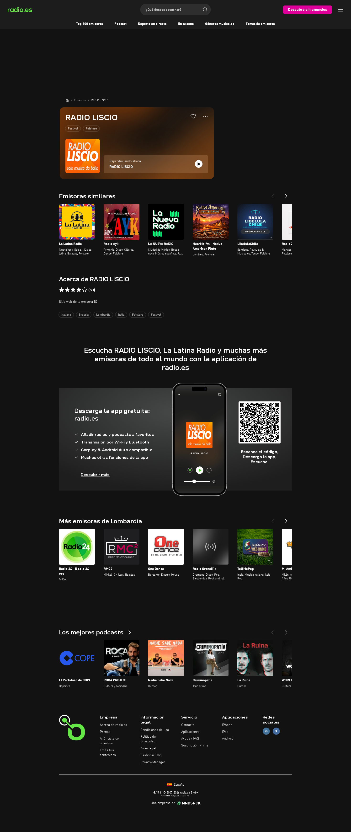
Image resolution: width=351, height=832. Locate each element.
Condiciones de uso (154, 730)
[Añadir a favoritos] (193, 116)
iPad (225, 732)
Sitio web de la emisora (76, 301)
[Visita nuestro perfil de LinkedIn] (266, 731)
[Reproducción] (198, 164)
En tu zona (186, 24)
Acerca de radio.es (113, 725)
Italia (121, 314)
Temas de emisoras (260, 24)
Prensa (105, 732)
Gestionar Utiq (151, 755)
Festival (73, 128)
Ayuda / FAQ (190, 738)
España (178, 784)
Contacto (187, 725)
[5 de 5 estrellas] (84, 290)
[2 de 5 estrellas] (67, 290)
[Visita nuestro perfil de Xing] (276, 731)
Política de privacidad (148, 739)
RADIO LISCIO (121, 167)
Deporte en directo (152, 24)
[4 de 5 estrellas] (79, 290)
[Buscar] (205, 9)
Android (228, 738)
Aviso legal (148, 748)
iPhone (227, 725)
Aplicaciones (190, 732)
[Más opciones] (205, 116)
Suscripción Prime (194, 745)
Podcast (120, 24)
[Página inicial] (67, 100)
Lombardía (103, 314)
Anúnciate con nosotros (110, 741)
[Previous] (272, 194)
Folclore (91, 128)
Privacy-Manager (152, 762)
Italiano (66, 314)
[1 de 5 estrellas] (61, 290)
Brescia (84, 314)
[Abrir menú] (340, 9)
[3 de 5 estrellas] (73, 290)
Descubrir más (95, 474)
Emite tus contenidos (108, 753)
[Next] (286, 194)
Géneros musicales (219, 24)
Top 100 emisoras (89, 24)
